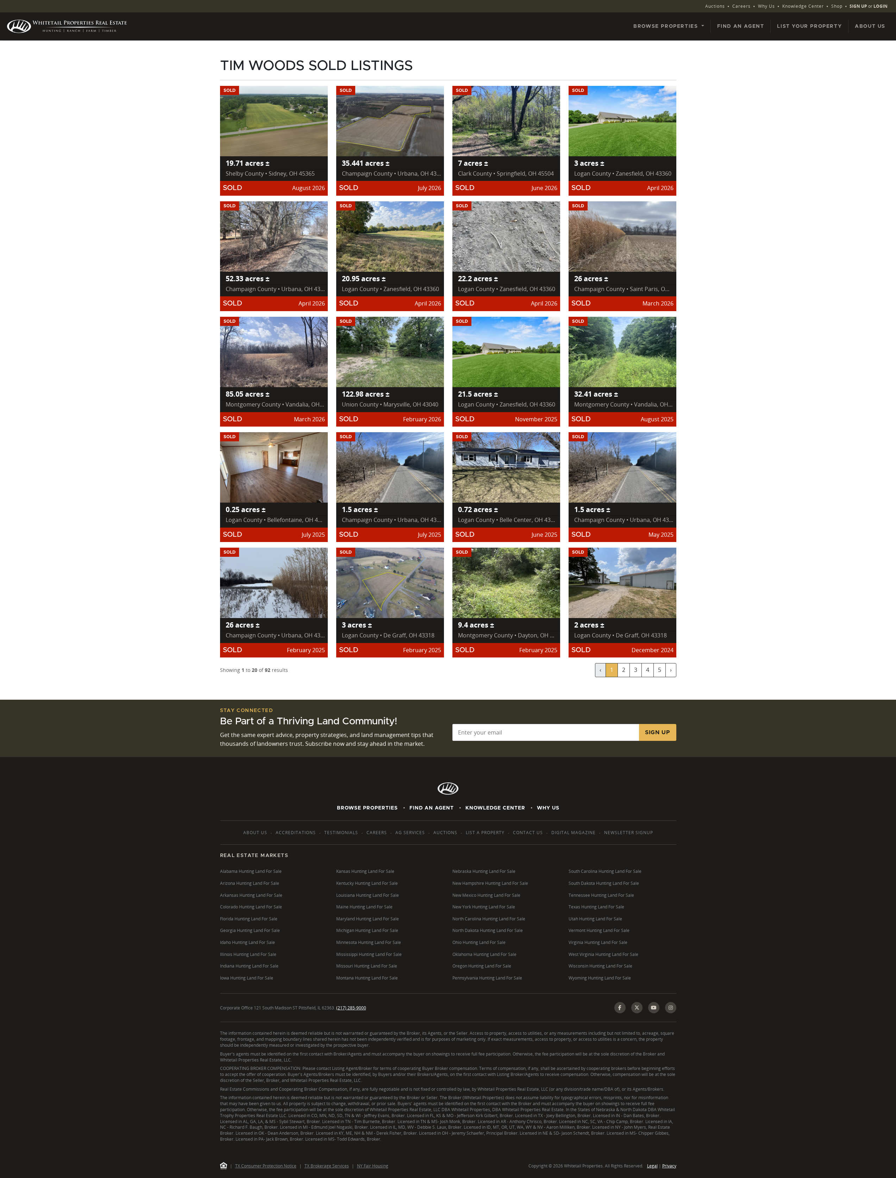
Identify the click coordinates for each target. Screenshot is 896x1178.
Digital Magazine (573, 833)
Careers (741, 6)
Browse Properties (367, 808)
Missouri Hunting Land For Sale (366, 966)
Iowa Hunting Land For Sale (246, 978)
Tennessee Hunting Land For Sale (601, 895)
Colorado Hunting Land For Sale (251, 907)
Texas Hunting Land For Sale (596, 907)
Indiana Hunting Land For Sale (249, 966)
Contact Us (528, 833)
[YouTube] (653, 1007)
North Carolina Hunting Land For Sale (488, 919)
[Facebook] (620, 1007)
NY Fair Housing (372, 1166)
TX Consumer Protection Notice (265, 1166)
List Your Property (809, 26)
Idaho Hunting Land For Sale (247, 942)
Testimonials (341, 833)
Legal (652, 1166)
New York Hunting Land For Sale (483, 907)
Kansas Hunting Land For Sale (365, 871)
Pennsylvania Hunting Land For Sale (487, 978)
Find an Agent (740, 26)
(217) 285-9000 (351, 1008)
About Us (870, 26)
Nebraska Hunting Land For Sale (483, 871)
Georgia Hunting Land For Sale (250, 930)
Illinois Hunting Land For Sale (248, 954)
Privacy (669, 1166)
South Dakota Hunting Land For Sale (604, 883)
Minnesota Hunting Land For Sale (368, 942)
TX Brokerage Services (327, 1166)
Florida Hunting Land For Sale (248, 919)
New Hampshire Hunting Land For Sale (490, 883)
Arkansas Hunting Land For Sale (251, 895)
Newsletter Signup (628, 833)
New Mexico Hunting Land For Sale (486, 895)
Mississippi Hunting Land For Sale (369, 954)
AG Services (410, 833)
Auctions (715, 6)
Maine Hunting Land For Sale (364, 907)
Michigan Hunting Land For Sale (367, 930)
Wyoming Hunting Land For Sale (600, 978)
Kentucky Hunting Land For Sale (367, 883)
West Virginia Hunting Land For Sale (603, 954)
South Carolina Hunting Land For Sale (605, 871)
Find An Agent (431, 808)
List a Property (485, 833)
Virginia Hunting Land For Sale (598, 942)
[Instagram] (670, 1007)
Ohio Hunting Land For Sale (479, 942)
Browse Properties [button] (666, 26)
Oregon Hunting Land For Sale (481, 966)
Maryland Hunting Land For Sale (367, 919)
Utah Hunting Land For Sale (595, 919)
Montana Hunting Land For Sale (367, 978)
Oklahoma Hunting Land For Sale (484, 954)
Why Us (766, 6)
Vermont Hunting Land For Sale (599, 930)
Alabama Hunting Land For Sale (251, 871)
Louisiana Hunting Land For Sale (367, 895)
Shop (836, 6)
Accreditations (296, 833)
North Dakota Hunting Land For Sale (487, 930)
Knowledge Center (803, 6)
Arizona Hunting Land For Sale (249, 883)
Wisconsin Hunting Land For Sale (600, 966)
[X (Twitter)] (637, 1007)
